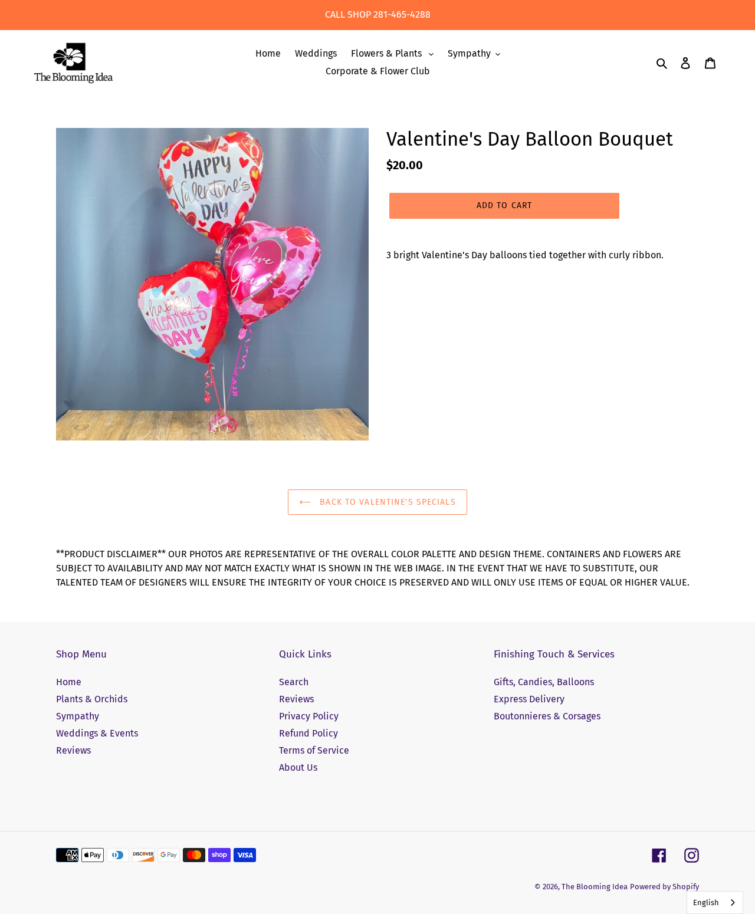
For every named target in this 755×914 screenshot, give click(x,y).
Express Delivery (529, 699)
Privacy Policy (309, 716)
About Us (298, 767)
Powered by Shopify (664, 886)
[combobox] (715, 902)
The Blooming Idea (595, 886)
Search (293, 682)
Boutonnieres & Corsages (547, 716)
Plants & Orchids (91, 699)
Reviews (73, 750)
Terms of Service (314, 750)
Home (68, 682)
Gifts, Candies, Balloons (544, 682)
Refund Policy (308, 733)
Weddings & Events (97, 733)
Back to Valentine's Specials (386, 502)
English (706, 902)
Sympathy (77, 716)
